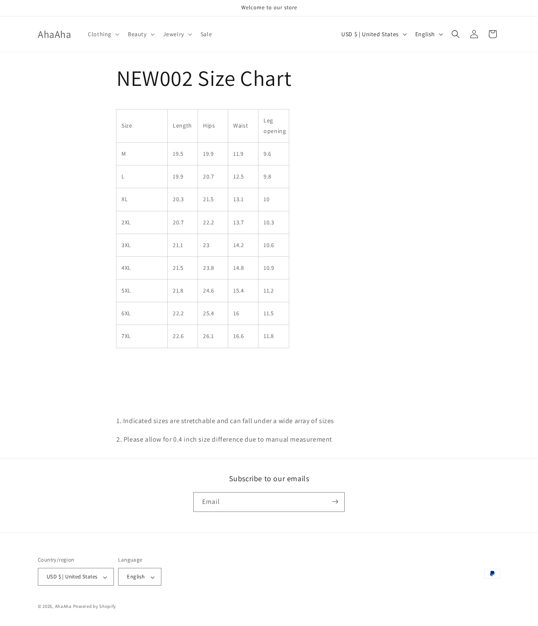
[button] (103, 34)
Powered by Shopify (94, 607)
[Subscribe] (335, 501)
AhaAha (63, 607)
